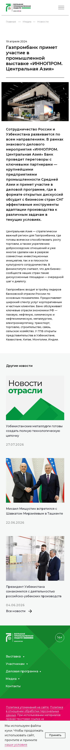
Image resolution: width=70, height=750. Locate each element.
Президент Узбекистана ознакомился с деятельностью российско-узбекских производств (33, 591)
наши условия (16, 744)
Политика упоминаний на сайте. (27, 707)
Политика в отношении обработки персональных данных (34, 711)
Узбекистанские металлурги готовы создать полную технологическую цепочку (34, 430)
